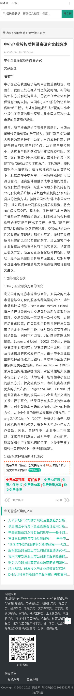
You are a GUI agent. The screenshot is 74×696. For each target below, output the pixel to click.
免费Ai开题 (52, 480)
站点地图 (37, 692)
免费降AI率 (32, 485)
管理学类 (19, 32)
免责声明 (32, 679)
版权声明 (13, 679)
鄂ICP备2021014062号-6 (57, 687)
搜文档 (67, 13)
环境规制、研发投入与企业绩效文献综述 (36, 568)
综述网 (7, 32)
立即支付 (34, 470)
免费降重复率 (51, 485)
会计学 (32, 32)
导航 (15, 3)
